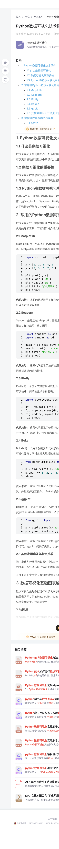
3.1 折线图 (33, 123)
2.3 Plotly (32, 99)
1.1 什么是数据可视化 (39, 70)
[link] (18, 16)
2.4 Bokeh (33, 104)
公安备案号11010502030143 (30, 823)
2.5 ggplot (33, 108)
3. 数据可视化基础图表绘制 (37, 118)
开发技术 (38, 16)
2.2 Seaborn (34, 94)
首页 (18, 16)
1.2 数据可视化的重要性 (40, 75)
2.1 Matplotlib (35, 90)
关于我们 (52, 818)
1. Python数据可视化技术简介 (38, 65)
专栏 (27, 16)
